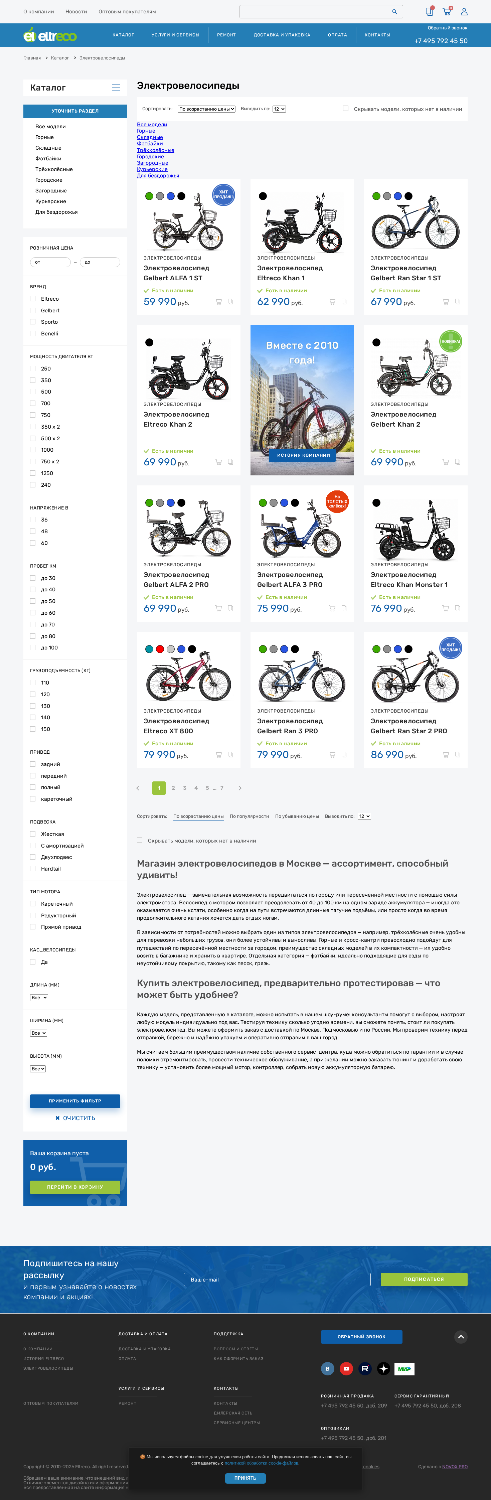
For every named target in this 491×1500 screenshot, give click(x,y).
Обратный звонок (448, 27)
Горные (44, 137)
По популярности (249, 816)
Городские (48, 180)
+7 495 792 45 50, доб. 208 (427, 1405)
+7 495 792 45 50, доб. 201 (353, 1438)
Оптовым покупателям (127, 11)
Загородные (51, 190)
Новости (76, 11)
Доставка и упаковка (282, 34)
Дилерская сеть (233, 1413)
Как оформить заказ (238, 1358)
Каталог (48, 88)
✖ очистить (75, 1118)
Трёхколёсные (54, 169)
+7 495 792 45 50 (441, 41)
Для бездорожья (56, 212)
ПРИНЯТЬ (245, 1478)
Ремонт (226, 34)
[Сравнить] (429, 12)
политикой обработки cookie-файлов (261, 1463)
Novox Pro (455, 1467)
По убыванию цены (297, 816)
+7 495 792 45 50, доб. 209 (354, 1405)
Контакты (377, 34)
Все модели (50, 126)
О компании (38, 11)
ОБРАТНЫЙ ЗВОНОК (362, 1336)
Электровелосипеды (48, 1368)
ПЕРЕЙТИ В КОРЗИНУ (75, 1187)
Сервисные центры (237, 1422)
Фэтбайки (48, 158)
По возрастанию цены (198, 816)
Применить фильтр (75, 1100)
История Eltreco (43, 1358)
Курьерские (50, 201)
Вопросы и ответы (236, 1349)
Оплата (337, 34)
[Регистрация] (464, 11)
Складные (48, 148)
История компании (303, 455)
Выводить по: (257, 109)
